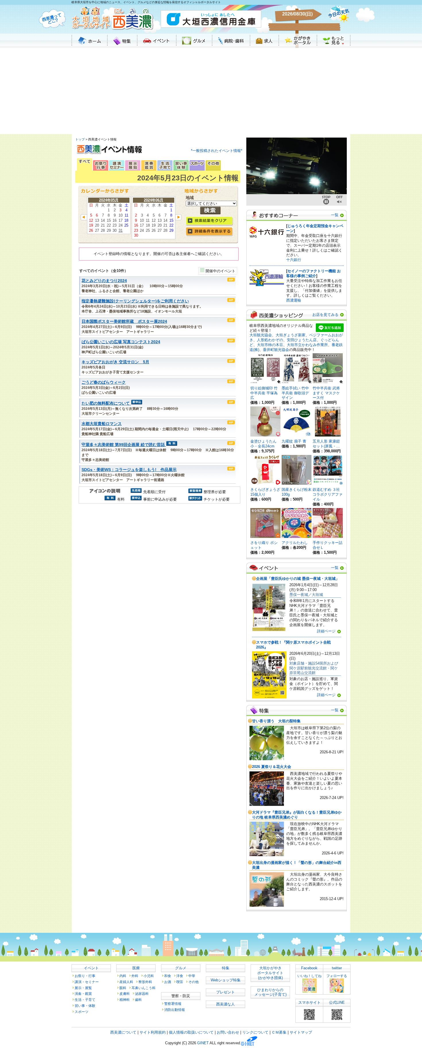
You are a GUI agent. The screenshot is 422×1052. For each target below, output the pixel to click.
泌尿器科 (142, 993)
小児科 (149, 976)
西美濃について (123, 1032)
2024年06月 (153, 200)
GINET (203, 1043)
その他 (193, 982)
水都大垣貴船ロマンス (102, 424)
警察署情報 (172, 1003)
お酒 (167, 982)
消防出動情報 (174, 1010)
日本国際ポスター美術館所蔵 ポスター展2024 (124, 321)
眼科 (122, 988)
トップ (80, 139)
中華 (191, 976)
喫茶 (179, 982)
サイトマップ (301, 1032)
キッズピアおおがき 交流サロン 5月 (115, 362)
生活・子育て (85, 999)
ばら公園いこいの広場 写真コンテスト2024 (121, 342)
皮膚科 (124, 993)
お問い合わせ (228, 1032)
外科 (134, 976)
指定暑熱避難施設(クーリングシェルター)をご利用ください (135, 301)
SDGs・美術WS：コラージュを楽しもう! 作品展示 (129, 470)
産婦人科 (126, 982)
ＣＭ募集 (279, 1032)
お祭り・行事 (85, 976)
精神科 (124, 999)
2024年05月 (109, 200)
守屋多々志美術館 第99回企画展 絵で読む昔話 (123, 445)
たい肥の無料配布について (106, 403)
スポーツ (81, 1012)
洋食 (179, 976)
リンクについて (255, 1032)
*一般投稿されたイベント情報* (216, 150)
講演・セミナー (87, 982)
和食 (167, 976)
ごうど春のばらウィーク (104, 382)
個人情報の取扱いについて (191, 1032)
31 (121, 230)
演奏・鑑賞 (83, 993)
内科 (122, 976)
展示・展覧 (83, 988)
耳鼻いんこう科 (143, 988)
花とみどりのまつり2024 (104, 281)
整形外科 (145, 982)
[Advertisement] (211, 91)
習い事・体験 (85, 1005)
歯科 (138, 999)
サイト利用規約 (153, 1032)
